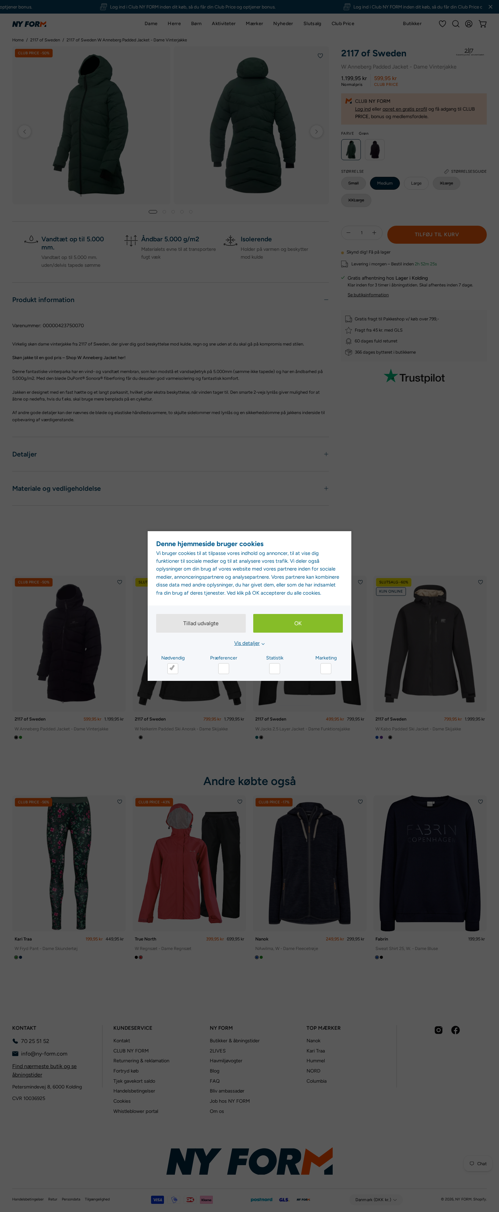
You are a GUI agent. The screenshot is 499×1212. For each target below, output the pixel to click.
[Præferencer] (223, 668)
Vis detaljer (247, 643)
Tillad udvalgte (201, 623)
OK (298, 623)
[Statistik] (274, 668)
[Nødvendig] (172, 668)
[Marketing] (325, 668)
